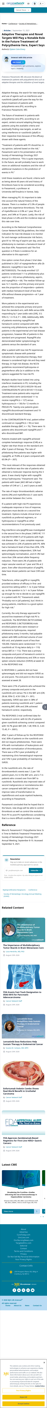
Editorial (23, 1245)
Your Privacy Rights (23, 1259)
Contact (23, 1248)
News (27, 1305)
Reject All (23, 1397)
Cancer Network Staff (14, 1001)
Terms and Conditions (23, 1251)
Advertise (24, 1232)
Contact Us (37, 1305)
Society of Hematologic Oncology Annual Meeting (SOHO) (22, 895)
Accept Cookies (23, 1404)
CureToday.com (23, 1234)
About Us (17, 1305)
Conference (12, 24)
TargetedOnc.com (23, 1243)
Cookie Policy (40, 1386)
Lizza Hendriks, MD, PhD (15, 951)
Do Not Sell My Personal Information (23, 1256)
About (23, 1229)
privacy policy (8, 877)
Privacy (23, 1254)
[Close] (44, 1362)
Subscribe (34, 870)
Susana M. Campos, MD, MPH (17, 1048)
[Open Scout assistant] (34, 3)
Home (4, 24)
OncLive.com (23, 1237)
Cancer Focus (21, 10)
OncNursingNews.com (23, 1240)
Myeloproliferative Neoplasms (14, 890)
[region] (23, 1383)
